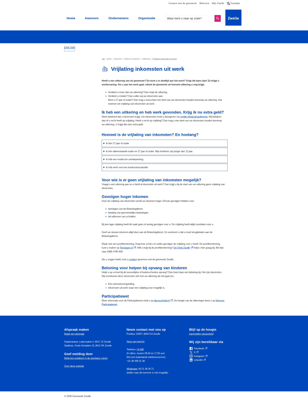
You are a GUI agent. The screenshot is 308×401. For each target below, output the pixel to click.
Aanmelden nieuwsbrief (201, 333)
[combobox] (190, 18)
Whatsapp (132, 368)
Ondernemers (118, 18)
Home (71, 18)
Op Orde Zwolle (183, 247)
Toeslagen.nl (128, 247)
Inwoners (92, 18)
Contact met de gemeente (183, 3)
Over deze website (74, 366)
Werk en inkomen (132, 59)
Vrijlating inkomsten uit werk (164, 59)
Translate (233, 3)
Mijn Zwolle (218, 3)
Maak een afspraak (74, 333)
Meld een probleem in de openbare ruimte (85, 358)
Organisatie (146, 18)
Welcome (204, 3)
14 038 (140, 349)
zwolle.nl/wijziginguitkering (193, 116)
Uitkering (146, 59)
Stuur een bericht (135, 341)
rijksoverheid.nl (163, 300)
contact (133, 259)
